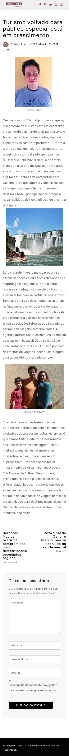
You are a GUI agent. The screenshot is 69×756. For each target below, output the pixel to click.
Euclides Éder (19, 44)
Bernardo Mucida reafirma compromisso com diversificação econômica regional (15, 547)
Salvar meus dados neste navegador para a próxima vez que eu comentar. (33, 687)
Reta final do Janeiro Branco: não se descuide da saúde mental (53, 542)
